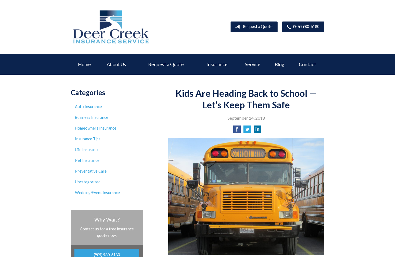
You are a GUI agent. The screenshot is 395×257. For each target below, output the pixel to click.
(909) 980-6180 (306, 26)
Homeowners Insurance (95, 128)
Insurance (217, 64)
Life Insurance (87, 149)
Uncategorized (87, 182)
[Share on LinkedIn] (257, 130)
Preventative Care (91, 171)
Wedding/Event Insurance (97, 192)
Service (252, 64)
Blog (279, 64)
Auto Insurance (88, 106)
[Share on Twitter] (247, 130)
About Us (116, 64)
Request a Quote (257, 26)
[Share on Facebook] (237, 130)
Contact (307, 64)
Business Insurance (91, 117)
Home (84, 64)
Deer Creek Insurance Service (111, 27)
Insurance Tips (87, 139)
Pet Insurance (87, 160)
